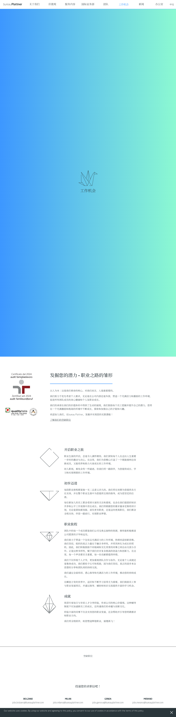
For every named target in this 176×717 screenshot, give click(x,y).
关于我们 (34, 4)
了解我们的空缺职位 (60, 420)
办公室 (159, 4)
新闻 (141, 4)
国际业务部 (87, 4)
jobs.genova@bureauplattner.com (108, 703)
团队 (105, 4)
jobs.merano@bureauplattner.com (147, 703)
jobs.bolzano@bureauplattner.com (28, 703)
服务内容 (70, 4)
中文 (172, 4)
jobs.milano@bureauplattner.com (68, 703)
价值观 (52, 4)
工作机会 (124, 4)
